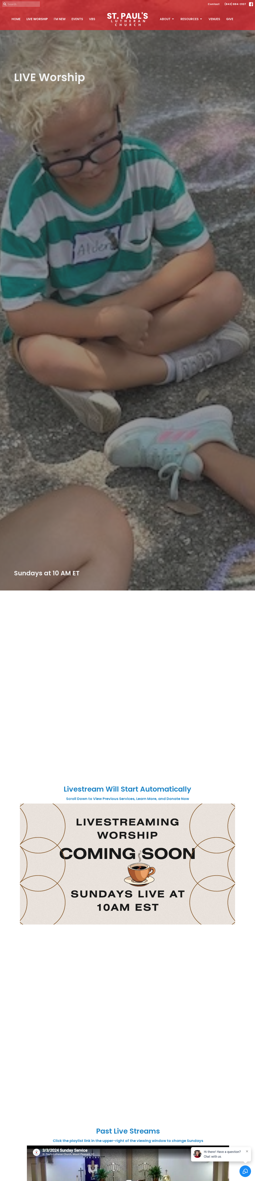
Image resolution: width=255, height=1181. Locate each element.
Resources (189, 19)
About (165, 19)
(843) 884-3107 (235, 4)
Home (16, 19)
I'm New (60, 19)
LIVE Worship (37, 19)
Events (77, 19)
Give (229, 19)
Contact (214, 4)
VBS (92, 19)
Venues (214, 19)
